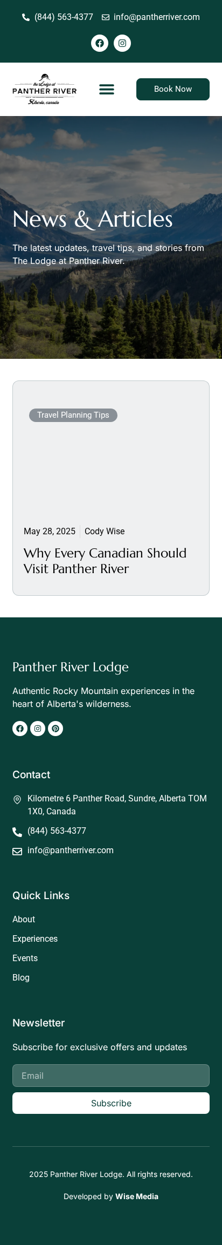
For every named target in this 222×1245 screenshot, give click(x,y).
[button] (107, 89)
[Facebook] (99, 43)
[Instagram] (122, 43)
